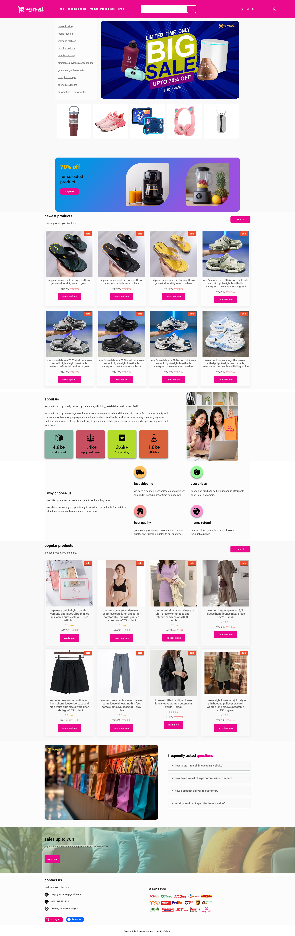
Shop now (69, 191)
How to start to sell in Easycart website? (199, 766)
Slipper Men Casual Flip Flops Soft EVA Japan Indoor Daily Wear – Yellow (174, 282)
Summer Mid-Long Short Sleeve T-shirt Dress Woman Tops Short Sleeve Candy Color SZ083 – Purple (173, 615)
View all (240, 219)
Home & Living (65, 26)
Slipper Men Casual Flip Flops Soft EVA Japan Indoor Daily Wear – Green (69, 282)
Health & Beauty (66, 55)
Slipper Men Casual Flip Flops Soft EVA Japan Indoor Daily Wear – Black (121, 282)
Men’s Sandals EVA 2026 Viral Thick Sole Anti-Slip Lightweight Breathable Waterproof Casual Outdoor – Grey (69, 363)
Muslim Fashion (66, 48)
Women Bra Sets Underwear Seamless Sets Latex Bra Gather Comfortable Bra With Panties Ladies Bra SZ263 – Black (121, 615)
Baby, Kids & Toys (67, 77)
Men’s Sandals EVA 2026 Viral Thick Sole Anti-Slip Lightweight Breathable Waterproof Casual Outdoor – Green (225, 283)
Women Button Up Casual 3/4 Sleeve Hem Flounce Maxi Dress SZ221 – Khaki (225, 614)
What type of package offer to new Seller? (200, 803)
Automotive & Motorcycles (72, 92)
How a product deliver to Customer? (196, 791)
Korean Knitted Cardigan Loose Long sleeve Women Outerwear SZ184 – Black (173, 704)
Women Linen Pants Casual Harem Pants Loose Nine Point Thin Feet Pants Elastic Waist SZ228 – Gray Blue (121, 705)
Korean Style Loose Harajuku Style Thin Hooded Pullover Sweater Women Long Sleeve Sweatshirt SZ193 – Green (225, 705)
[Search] (191, 9)
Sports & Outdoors (67, 85)
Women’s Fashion (67, 41)
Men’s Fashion (65, 34)
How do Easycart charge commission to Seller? (203, 778)
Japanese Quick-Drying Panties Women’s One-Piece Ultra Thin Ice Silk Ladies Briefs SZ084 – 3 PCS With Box (69, 615)
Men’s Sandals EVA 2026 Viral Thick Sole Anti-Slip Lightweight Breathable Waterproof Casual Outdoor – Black (121, 363)
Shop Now (52, 859)
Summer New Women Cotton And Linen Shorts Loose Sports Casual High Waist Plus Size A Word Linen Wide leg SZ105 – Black (69, 705)
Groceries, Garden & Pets (71, 70)
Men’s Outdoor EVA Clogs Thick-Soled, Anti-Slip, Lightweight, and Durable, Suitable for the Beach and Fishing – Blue (226, 363)
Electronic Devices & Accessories (75, 63)
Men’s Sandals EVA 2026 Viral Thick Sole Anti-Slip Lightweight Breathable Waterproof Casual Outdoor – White (173, 363)
